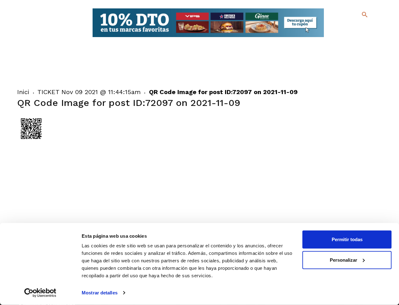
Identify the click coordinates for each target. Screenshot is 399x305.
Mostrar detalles (100, 292)
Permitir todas (347, 239)
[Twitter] (348, 27)
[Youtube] (359, 37)
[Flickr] (339, 37)
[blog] (357, 27)
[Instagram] (367, 28)
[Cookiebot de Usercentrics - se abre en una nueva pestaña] (40, 293)
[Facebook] (339, 28)
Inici (23, 92)
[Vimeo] (349, 37)
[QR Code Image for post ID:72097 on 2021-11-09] (31, 141)
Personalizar (343, 259)
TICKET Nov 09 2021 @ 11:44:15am (89, 92)
